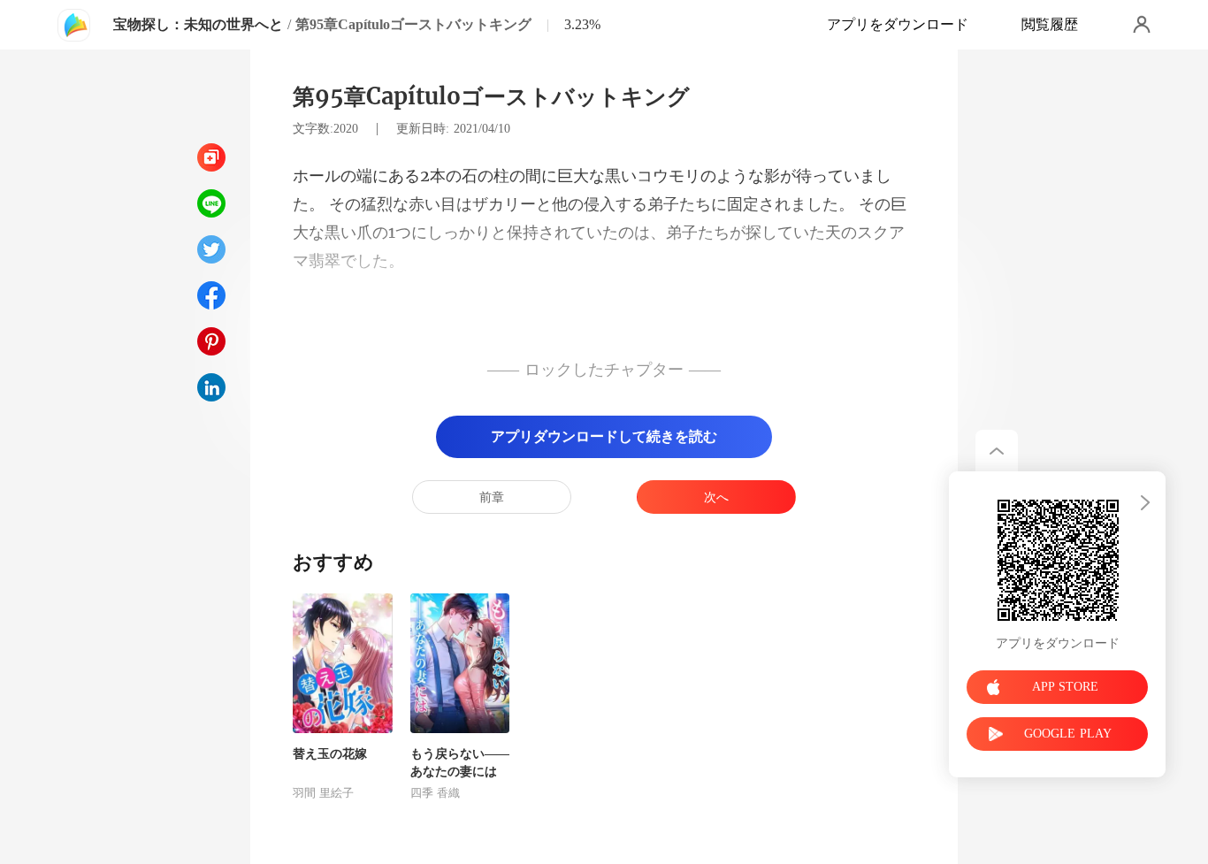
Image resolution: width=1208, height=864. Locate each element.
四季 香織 (435, 793)
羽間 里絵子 (323, 793)
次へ (716, 497)
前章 (491, 497)
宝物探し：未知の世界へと (198, 24)
